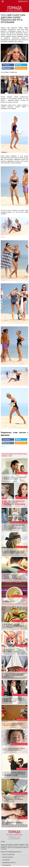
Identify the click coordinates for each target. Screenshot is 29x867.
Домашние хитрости (8, 862)
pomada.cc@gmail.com (14, 839)
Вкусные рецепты (7, 857)
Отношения (5, 859)
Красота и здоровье (8, 854)
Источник (3, 446)
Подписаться (23, 1)
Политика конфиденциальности (11, 851)
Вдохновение (6, 865)
